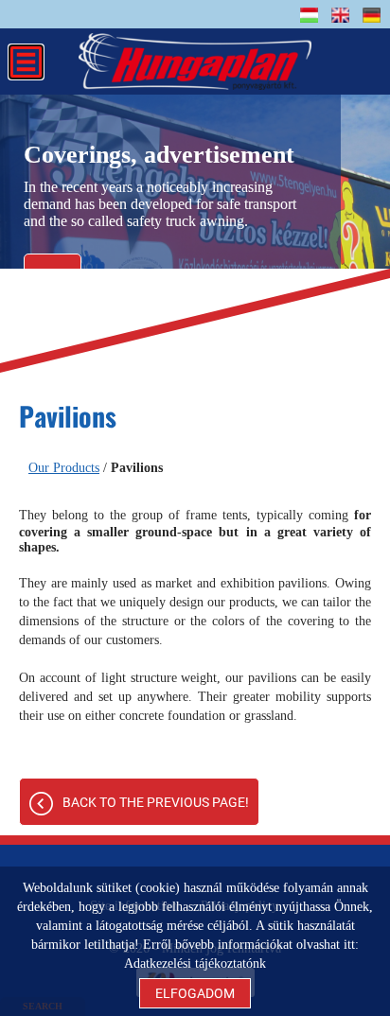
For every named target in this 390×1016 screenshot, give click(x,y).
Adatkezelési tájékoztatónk (195, 963)
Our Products (63, 468)
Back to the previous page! (155, 802)
